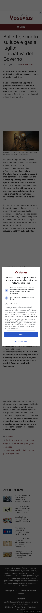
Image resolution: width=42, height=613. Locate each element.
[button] (21, 303)
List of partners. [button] (32, 316)
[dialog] (21, 306)
